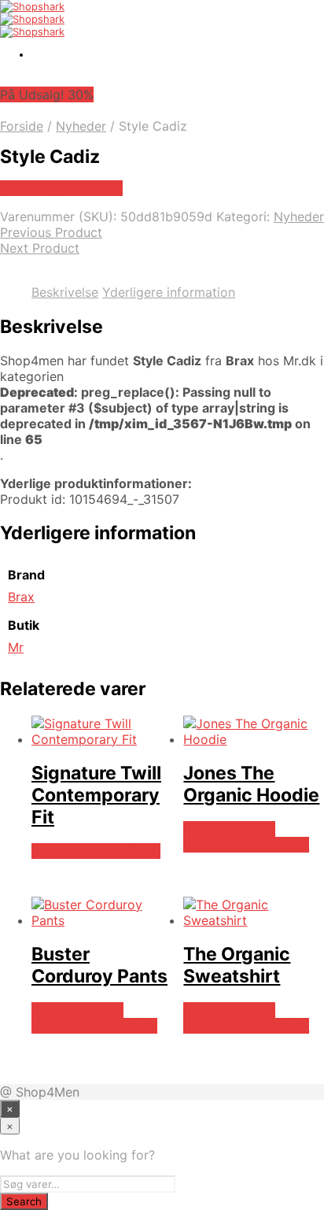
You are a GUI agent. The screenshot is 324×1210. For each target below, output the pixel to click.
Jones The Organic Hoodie (251, 784)
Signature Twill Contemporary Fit (96, 795)
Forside (21, 126)
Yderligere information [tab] (168, 292)
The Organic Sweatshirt (236, 965)
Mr (16, 647)
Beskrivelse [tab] (64, 292)
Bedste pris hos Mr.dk (95, 851)
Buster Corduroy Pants (99, 965)
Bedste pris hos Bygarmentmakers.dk (246, 837)
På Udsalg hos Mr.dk (61, 188)
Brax (21, 597)
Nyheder (81, 126)
